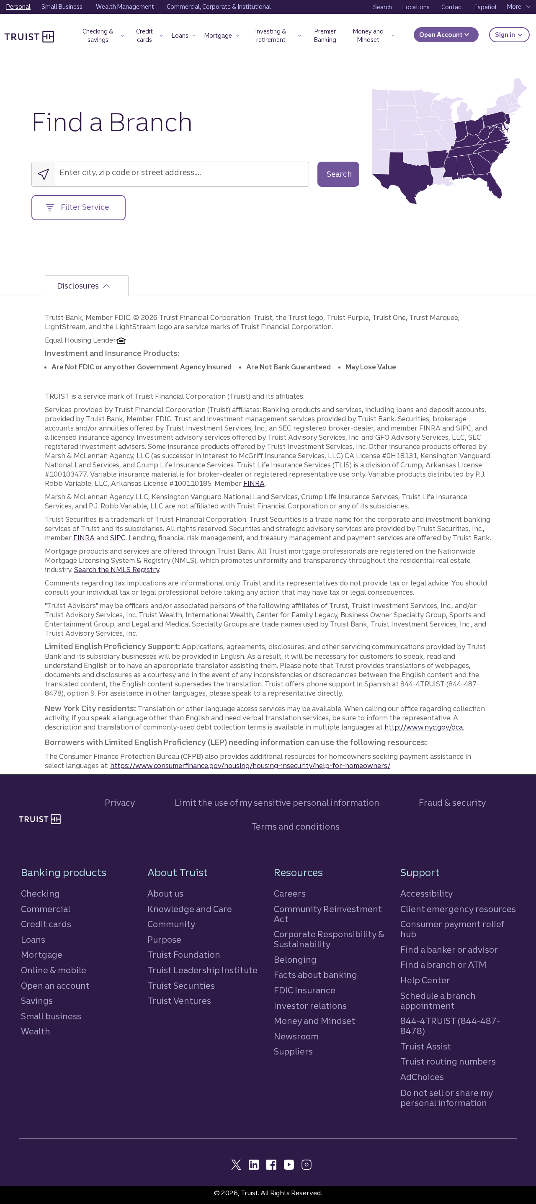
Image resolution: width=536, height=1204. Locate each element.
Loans (33, 939)
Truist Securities (181, 985)
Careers (290, 893)
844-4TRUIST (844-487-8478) (450, 1026)
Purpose (164, 939)
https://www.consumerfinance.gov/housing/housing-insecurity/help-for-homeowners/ (250, 765)
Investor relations (310, 1005)
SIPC (118, 538)
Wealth (35, 1031)
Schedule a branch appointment (438, 1000)
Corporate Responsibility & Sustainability (329, 939)
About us (165, 893)
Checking (40, 893)
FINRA (254, 483)
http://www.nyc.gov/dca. (424, 727)
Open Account (441, 35)
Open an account (55, 985)
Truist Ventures (179, 1000)
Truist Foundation (183, 954)
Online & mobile (53, 970)
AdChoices (422, 1077)
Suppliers (293, 1051)
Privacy (120, 802)
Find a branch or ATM (443, 964)
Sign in (512, 35)
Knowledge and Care (189, 909)
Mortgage (41, 954)
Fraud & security (452, 802)
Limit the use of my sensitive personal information (277, 802)
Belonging (295, 959)
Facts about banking (315, 974)
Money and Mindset (314, 1021)
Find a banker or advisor (449, 949)
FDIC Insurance (304, 990)
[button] (102, 37)
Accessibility (426, 893)
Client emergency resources (458, 909)
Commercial (45, 909)
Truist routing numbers (448, 1061)
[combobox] (112, 172)
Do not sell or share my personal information (446, 1098)
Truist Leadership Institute (202, 970)
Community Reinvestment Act (328, 914)
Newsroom (296, 1036)
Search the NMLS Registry (116, 569)
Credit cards (46, 924)
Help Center (425, 980)
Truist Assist (425, 1046)
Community (171, 924)
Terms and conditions (295, 826)
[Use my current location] (43, 174)
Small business (51, 1016)
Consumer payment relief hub (452, 929)
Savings (37, 1000)
